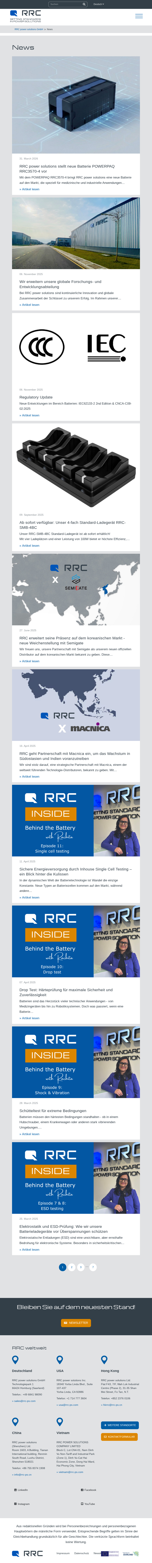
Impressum (63, 1553)
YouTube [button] (89, 1503)
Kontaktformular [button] (121, 1436)
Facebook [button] (90, 1489)
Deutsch (98, 4)
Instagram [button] (23, 1503)
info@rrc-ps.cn (23, 1474)
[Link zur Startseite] (27, 1553)
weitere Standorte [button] (121, 1425)
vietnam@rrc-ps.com (71, 1472)
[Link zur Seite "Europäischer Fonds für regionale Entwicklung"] (120, 1553)
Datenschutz (81, 1553)
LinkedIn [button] (22, 1489)
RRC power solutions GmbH (29, 29)
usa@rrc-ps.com (68, 1404)
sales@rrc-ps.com (25, 1400)
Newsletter (78, 1322)
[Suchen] (84, 4)
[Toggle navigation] (139, 16)
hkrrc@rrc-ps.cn (112, 1404)
